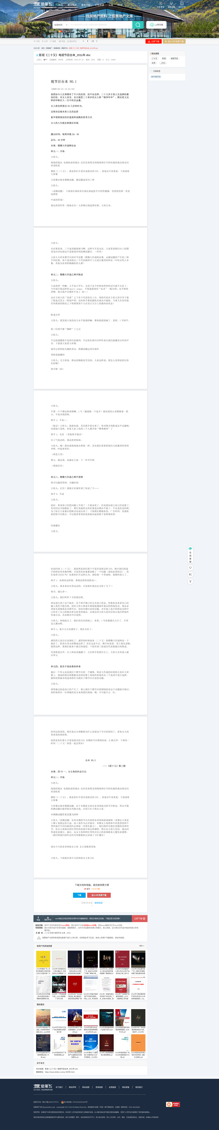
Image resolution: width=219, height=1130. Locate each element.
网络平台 (65, 48)
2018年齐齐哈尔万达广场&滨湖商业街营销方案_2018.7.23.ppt (59, 1031)
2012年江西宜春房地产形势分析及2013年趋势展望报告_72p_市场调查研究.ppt (138, 997)
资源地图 (99, 1087)
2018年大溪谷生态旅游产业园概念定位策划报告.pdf (75, 1055)
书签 (38, 41)
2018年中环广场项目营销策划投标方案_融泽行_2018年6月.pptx (138, 1031)
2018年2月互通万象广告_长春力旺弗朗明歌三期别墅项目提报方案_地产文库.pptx (138, 973)
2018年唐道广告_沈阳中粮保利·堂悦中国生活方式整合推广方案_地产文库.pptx (43, 972)
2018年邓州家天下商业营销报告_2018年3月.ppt (75, 1030)
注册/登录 (160, 7)
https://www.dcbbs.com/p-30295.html (60, 1072)
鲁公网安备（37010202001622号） (76, 1102)
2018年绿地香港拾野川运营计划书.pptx (106, 1029)
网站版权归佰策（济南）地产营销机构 (101, 1107)
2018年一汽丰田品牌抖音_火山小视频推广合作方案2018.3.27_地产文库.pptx (59, 998)
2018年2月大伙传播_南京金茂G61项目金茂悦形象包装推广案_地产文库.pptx (75, 972)
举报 (63, 41)
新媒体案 (57, 48)
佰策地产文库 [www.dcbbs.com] (44, 1107)
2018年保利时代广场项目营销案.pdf (59, 1054)
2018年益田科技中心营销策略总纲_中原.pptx (43, 1055)
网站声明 (72, 1087)
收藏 (54, 41)
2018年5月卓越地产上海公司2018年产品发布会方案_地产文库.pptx (122, 972)
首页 (42, 48)
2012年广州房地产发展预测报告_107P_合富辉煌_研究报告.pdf (122, 997)
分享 (46, 41)
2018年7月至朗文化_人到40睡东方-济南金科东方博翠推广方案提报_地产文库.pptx (59, 973)
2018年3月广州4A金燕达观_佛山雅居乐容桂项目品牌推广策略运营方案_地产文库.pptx (75, 998)
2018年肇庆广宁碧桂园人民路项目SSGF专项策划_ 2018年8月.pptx (91, 1056)
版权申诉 (73, 41)
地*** (45, 60)
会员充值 (171, 7)
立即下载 (155, 41)
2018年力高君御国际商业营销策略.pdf (106, 1054)
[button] (28, 19)
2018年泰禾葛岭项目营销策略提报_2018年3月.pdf (122, 1030)
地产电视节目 (155, 77)
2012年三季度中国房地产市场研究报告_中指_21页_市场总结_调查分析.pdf (91, 997)
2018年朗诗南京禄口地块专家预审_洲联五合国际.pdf (138, 1055)
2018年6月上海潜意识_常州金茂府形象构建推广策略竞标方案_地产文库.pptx (106, 972)
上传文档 (159, 25)
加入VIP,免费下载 (175, 41)
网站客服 (125, 1087)
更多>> (141, 946)
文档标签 (156, 71)
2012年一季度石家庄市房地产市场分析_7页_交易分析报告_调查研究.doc (106, 997)
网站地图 (85, 1087)
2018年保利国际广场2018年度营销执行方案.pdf (122, 1055)
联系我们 (139, 1087)
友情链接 (112, 1087)
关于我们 (59, 1087)
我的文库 (182, 7)
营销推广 (49, 48)
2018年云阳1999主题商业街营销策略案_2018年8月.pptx (91, 1030)
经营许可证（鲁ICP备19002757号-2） (46, 1102)
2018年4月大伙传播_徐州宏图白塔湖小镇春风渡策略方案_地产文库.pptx (43, 997)
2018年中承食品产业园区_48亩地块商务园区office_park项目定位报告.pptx (43, 1031)
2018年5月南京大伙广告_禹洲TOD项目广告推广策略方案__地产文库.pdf (91, 972)
